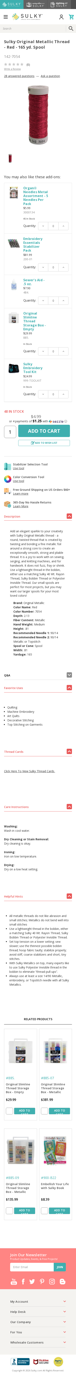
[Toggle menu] (5, 16)
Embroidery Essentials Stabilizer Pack (33, 244)
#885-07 (47, 1078)
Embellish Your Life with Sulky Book (55, 1186)
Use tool (18, 468)
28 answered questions (19, 76)
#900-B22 (48, 1178)
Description (12, 516)
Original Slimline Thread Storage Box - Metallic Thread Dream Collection (53, 1088)
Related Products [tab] (38, 1019)
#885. (10, 1078)
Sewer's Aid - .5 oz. (34, 282)
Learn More (20, 506)
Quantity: (29, 226)
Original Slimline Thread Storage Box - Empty (34, 321)
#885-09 (12, 1178)
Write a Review (12, 69)
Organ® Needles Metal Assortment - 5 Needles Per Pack (35, 196)
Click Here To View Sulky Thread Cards (29, 771)
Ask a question (50, 76)
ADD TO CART (24, 1111)
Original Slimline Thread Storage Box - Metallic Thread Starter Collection (18, 1188)
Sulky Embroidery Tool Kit (33, 368)
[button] (38, 421)
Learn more (20, 493)
